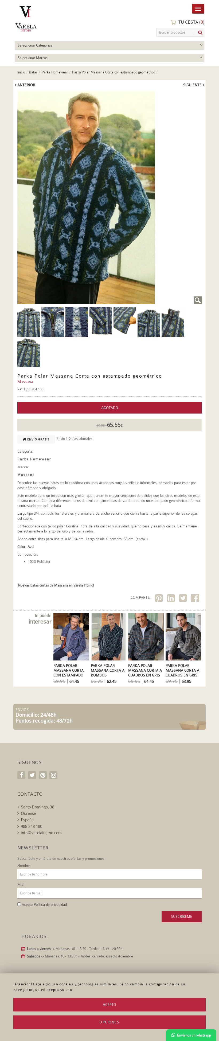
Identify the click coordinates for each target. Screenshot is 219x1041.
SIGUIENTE (192, 85)
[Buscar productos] (198, 32)
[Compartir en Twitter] (184, 599)
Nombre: (24, 866)
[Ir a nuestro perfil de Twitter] (32, 775)
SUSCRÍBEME (181, 917)
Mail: (21, 884)
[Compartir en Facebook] (196, 599)
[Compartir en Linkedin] (172, 599)
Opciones (109, 1022)
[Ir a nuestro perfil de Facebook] (21, 775)
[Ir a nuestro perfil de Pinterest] (43, 775)
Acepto (109, 1005)
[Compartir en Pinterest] (160, 599)
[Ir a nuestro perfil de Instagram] (53, 775)
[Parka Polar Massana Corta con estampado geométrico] (109, 197)
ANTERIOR (26, 85)
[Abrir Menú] (198, 8)
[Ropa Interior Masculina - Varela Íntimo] (40, 18)
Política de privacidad (50, 904)
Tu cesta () (190, 22)
